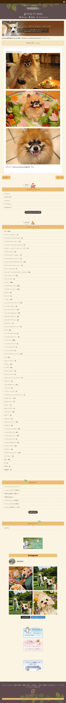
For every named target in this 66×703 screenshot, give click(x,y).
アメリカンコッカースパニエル (12, 238)
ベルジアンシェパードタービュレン (13, 394)
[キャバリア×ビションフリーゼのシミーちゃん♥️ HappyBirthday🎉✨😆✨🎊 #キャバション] (45, 603)
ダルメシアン (7, 323)
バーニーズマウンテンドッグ (11, 354)
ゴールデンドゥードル (10, 285)
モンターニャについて (7, 685)
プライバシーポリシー (43, 17)
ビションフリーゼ (8, 374)
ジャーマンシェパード (10, 309)
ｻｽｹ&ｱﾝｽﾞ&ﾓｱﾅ (8, 197)
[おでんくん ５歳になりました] (45, 578)
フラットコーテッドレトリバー (12, 377)
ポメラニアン (7, 411)
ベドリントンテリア (9, 391)
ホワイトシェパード (9, 422)
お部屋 (23, 685)
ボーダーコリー (8, 398)
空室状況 (45, 685)
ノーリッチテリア (8, 350)
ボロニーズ (7, 418)
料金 (28, 685)
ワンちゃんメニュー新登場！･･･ (12, 500)
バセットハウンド (8, 360)
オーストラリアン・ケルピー (11, 255)
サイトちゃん (7, 204)
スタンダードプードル (10, 320)
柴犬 (5, 459)
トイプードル (7, 340)
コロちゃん (7, 200)
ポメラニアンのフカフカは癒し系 (21, 167)
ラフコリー (7, 449)
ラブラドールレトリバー (10, 452)
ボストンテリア (8, 408)
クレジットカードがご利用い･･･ (12, 503)
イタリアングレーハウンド (11, 241)
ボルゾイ (6, 415)
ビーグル (6, 367)
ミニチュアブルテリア (10, 442)
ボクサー (6, 405)
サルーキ (6, 296)
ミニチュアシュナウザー (10, 428)
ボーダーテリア (8, 401)
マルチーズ (7, 425)
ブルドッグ (7, 381)
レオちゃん (7, 193)
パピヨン (6, 364)
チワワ (6, 330)
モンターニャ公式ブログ (34, 687)
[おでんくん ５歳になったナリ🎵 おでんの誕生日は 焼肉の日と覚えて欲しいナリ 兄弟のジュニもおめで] (21, 603)
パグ (5, 357)
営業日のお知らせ (8, 497)
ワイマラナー (7, 456)
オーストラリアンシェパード (11, 258)
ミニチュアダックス (9, 432)
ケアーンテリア (8, 279)
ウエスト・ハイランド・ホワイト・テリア (15, 248)
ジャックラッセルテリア (10, 313)
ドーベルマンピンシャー (10, 337)
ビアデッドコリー (8, 371)
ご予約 (39, 685)
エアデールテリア (8, 251)
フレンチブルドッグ (9, 384)
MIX (5, 231)
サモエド (6, 292)
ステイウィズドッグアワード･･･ (12, 486)
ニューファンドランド (10, 343)
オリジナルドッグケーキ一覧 (33, 212)
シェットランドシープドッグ (11, 302)
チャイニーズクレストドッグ (11, 326)
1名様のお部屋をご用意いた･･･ (12, 493)
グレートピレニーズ (9, 275)
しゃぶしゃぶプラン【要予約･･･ (12, 490)
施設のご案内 (17, 685)
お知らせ (6, 528)
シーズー (6, 299)
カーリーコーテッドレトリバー (12, 265)
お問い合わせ (24, 17)
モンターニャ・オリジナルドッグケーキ (31, 38)
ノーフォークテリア (9, 347)
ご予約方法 (33, 685)
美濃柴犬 (6, 469)
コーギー (6, 282)
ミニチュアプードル (9, 439)
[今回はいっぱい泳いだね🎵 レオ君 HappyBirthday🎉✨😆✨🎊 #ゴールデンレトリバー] (21, 578)
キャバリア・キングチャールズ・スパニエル (15, 272)
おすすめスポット (53, 685)
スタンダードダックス (10, 316)
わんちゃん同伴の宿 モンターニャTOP (11, 38)
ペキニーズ (7, 388)
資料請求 (33, 17)
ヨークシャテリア (8, 445)
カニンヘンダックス (9, 268)
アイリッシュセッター (10, 234)
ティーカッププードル (10, 333)
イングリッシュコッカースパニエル (13, 245)
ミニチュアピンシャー (10, 435)
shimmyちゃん (8, 207)
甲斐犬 (6, 466)
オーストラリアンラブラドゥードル (13, 262)
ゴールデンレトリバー (10, 289)
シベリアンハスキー (9, 306)
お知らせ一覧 (33, 512)
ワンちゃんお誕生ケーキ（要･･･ (12, 507)
